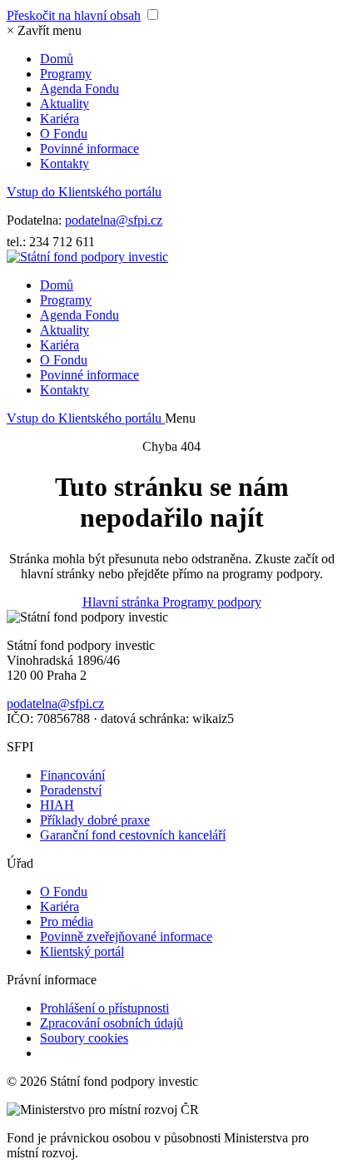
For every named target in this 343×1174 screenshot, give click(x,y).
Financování (72, 775)
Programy (66, 74)
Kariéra (59, 118)
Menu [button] (180, 418)
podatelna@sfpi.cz (113, 220)
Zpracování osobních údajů (111, 1023)
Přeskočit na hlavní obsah (74, 15)
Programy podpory (211, 602)
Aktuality (64, 104)
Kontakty (64, 163)
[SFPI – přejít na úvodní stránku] (87, 257)
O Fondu (63, 133)
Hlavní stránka (122, 602)
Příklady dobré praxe (95, 820)
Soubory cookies (84, 1038)
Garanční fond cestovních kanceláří (133, 835)
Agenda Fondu (79, 89)
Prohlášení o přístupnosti (104, 1008)
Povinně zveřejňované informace (126, 936)
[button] (44, 30)
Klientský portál (82, 951)
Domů (56, 59)
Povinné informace (89, 148)
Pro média (66, 921)
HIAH (57, 805)
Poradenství (71, 790)
